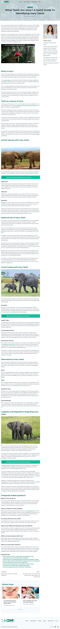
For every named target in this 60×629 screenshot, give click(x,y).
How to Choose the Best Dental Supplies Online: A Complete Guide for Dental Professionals (50, 48)
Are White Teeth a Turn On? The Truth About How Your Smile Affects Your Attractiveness (31, 574)
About (44, 620)
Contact (39, 620)
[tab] (18, 609)
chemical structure (7, 80)
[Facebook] (50, 627)
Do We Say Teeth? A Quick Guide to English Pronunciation (16, 565)
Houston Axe (50, 620)
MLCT (56, 620)
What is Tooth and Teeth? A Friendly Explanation (9, 573)
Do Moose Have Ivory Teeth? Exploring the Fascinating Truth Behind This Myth (21, 559)
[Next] (37, 597)
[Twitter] (52, 627)
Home (20, 1)
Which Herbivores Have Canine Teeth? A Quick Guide (15, 562)
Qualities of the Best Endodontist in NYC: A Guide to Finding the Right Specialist (50, 53)
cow (3, 384)
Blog (40, 1)
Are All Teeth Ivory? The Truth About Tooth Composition (15, 558)
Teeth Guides (34, 1)
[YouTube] (55, 627)
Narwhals (3, 202)
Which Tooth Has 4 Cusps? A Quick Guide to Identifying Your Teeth (18, 556)
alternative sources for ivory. (9, 344)
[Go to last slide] (4, 597)
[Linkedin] (58, 627)
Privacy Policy (33, 620)
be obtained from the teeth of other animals (26, 105)
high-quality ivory (30, 510)
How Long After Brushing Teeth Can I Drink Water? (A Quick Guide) (18, 564)
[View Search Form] (58, 2)
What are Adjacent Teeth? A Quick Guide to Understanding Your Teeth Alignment (21, 561)
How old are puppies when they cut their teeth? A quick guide (17, 567)
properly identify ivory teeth (8, 465)
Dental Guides (27, 1)
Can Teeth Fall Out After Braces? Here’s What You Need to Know (10, 602)
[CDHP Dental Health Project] (5, 1)
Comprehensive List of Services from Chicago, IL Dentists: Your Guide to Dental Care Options (50, 59)
